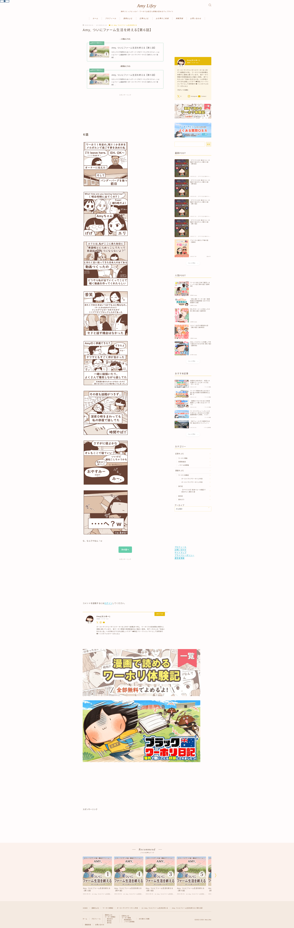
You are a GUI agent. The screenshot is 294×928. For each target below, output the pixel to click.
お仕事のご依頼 (162, 18)
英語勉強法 (182, 462)
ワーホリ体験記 (183, 475)
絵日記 (180, 496)
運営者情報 (179, 558)
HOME (85, 908)
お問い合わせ (195, 18)
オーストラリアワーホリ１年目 (192, 482)
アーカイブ (179, 505)
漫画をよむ (128, 18)
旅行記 (180, 486)
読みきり (181, 499)
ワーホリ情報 (182, 458)
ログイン (108, 603)
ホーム (95, 18)
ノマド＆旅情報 (183, 465)
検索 (208, 144)
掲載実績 (179, 18)
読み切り (110, 919)
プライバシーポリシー (184, 555)
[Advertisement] (125, 114)
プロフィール (110, 18)
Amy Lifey (146, 5)
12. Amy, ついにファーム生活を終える (124, 25)
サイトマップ (180, 553)
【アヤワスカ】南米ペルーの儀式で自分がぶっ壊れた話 (193, 491)
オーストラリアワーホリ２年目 (192, 479)
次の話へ (125, 550)
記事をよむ (144, 18)
